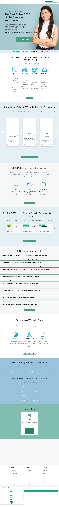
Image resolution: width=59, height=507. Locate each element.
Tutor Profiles (7, 32)
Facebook (45, 473)
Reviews (14, 476)
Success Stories (26, 32)
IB (36, 391)
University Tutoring (23, 1)
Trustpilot (45, 481)
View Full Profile (9, 141)
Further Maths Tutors (29, 372)
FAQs (22, 32)
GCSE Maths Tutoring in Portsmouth (37, 48)
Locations (29, 484)
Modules (29, 481)
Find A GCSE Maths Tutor (29, 203)
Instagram (45, 479)
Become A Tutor (42, 1)
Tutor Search (11, 1)
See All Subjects (24, 400)
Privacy (29, 473)
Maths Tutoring (17, 48)
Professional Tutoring (31, 1)
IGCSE (22, 391)
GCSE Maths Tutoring (25, 48)
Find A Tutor (48, 1)
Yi (12, 133)
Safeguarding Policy (29, 479)
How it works (14, 473)
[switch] (11, 495)
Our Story (29, 470)
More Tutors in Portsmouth (48, 372)
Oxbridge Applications (13, 479)
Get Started (29, 97)
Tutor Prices (37, 1)
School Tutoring (17, 1)
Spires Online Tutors (9, 48)
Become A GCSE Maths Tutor (29, 353)
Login (55, 1)
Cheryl (46, 133)
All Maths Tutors (35, 400)
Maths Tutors (11, 372)
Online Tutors (14, 470)
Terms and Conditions (29, 476)
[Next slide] (56, 132)
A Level (36, 386)
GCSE (22, 386)
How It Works (14, 32)
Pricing (18, 32)
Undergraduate (22, 395)
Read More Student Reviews (29, 240)
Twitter (45, 476)
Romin (29, 133)
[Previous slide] (3, 132)
